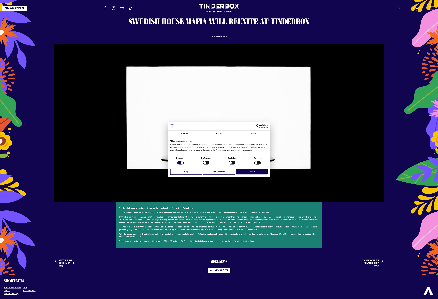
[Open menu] (432, 8)
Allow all (251, 172)
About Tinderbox (12, 287)
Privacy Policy (11, 293)
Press (7, 290)
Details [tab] (219, 134)
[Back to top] (428, 291)
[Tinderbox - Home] (219, 8)
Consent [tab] (184, 134)
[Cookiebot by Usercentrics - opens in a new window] (258, 126)
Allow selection (219, 172)
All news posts (219, 270)
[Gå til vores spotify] (122, 8)
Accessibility (29, 290)
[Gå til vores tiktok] (130, 8)
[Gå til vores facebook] (105, 8)
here (221, 241)
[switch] (206, 163)
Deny (186, 172)
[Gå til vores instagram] (113, 8)
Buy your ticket (14, 8)
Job (25, 287)
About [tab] (253, 134)
